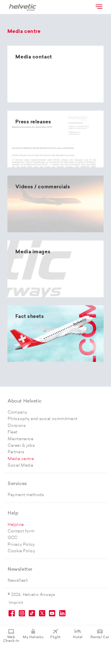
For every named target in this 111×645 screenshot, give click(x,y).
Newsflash (18, 581)
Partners (16, 452)
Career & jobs (21, 446)
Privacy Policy (21, 545)
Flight (55, 637)
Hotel (78, 637)
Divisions (17, 426)
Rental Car (100, 637)
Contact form (21, 531)
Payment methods (26, 495)
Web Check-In (11, 639)
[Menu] (98, 6)
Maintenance (20, 439)
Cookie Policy (21, 551)
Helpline (16, 525)
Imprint (16, 603)
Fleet (13, 432)
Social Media (20, 465)
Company (17, 412)
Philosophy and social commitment (42, 419)
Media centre (21, 459)
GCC (13, 538)
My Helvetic (33, 637)
